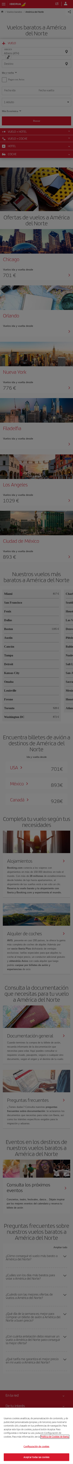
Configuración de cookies (36, 1446)
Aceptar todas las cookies (36, 1457)
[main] (36, 1436)
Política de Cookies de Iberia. (55, 1436)
